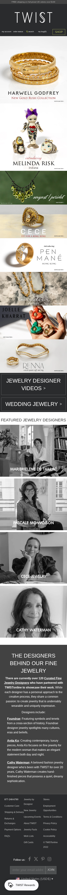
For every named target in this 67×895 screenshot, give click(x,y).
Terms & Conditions (52, 817)
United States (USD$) (36, 879)
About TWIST (30, 823)
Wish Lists (29, 836)
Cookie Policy (50, 829)
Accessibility (49, 836)
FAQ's (7, 836)
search (31, 32)
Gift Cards (28, 842)
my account (6, 32)
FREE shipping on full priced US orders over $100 (33, 2)
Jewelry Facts (30, 829)
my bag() (42, 32)
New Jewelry (30, 810)
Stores (46, 799)
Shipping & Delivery (14, 812)
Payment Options (12, 829)
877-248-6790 (11, 799)
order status (18, 32)
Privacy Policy (50, 823)
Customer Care (11, 806)
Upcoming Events (32, 817)
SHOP (59, 31)
